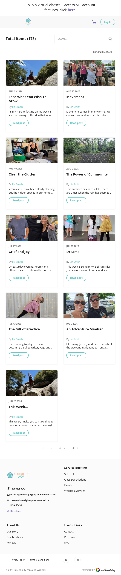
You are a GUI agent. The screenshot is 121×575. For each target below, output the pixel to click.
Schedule (69, 474)
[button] (19, 123)
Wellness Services (74, 491)
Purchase (69, 537)
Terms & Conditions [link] (39, 559)
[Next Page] (77, 447)
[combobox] (85, 39)
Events (68, 485)
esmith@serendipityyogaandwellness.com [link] (33, 494)
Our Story (12, 531)
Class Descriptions (75, 479)
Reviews (11, 542)
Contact (69, 531)
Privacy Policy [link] (18, 559)
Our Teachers (15, 537)
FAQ (66, 542)
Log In (108, 22)
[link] (32, 475)
